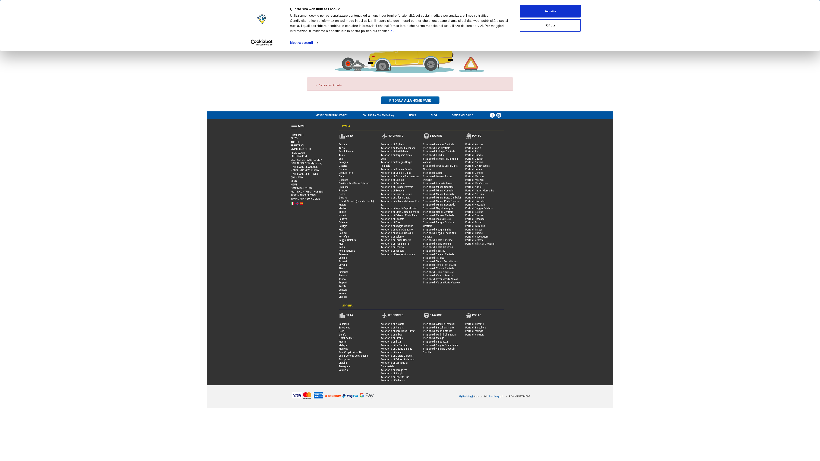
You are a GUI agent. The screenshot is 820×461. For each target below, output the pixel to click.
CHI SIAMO (297, 177)
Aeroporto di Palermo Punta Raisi (399, 215)
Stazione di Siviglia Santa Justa (440, 345)
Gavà (341, 331)
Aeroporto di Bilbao (392, 334)
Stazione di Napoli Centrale (438, 211)
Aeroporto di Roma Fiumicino (397, 233)
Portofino (344, 236)
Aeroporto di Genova (392, 190)
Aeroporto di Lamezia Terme (396, 194)
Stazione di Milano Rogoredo (439, 204)
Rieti (341, 243)
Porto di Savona (474, 215)
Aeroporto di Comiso (392, 179)
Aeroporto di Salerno (392, 236)
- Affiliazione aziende (304, 166)
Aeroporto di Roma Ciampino (397, 229)
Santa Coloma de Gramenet (354, 355)
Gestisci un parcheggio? (332, 115)
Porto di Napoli (473, 186)
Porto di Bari (472, 151)
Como (342, 176)
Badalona (344, 323)
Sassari (343, 261)
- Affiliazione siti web (304, 173)
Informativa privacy (303, 195)
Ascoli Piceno (346, 151)
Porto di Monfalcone (476, 183)
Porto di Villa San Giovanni (480, 243)
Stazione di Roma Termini (437, 243)
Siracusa (343, 272)
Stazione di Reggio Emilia (437, 229)
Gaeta (342, 194)
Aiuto (294, 138)
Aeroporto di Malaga (392, 352)
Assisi (342, 155)
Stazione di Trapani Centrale (438, 268)
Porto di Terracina (475, 226)
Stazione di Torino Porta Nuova (440, 261)
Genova (343, 197)
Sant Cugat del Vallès (350, 352)
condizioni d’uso (462, 115)
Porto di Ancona (474, 144)
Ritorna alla (410, 100)
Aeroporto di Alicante (392, 323)
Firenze (343, 190)
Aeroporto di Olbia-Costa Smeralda (400, 211)
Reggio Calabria (347, 240)
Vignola (343, 296)
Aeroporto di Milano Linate (395, 197)
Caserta (343, 165)
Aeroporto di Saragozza (394, 370)
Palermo (343, 222)
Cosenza (343, 179)
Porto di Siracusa (475, 218)
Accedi (295, 142)
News (412, 115)
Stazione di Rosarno (434, 250)
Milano (342, 211)
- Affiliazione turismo (305, 170)
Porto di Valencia (474, 334)
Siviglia (343, 362)
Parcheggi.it (496, 396)
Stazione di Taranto (433, 257)
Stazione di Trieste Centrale (438, 272)
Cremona (343, 186)
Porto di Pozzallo (475, 201)
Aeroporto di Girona (392, 338)
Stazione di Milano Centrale (438, 190)
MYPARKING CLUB (301, 149)
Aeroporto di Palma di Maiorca (397, 359)
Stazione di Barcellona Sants (438, 327)
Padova (343, 218)
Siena (342, 268)
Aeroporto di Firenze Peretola (397, 186)
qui (393, 31)
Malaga (343, 345)
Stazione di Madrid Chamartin (439, 334)
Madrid (343, 341)
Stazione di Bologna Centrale (439, 151)
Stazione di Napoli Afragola (438, 208)
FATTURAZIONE (299, 156)
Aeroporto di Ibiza (391, 341)
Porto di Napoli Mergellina (479, 190)
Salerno (343, 257)
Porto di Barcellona (475, 327)
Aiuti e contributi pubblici (307, 191)
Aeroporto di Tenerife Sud (395, 377)
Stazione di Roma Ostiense (437, 240)
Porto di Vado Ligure (476, 236)
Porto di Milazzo (474, 179)
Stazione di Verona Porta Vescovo (442, 282)
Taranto (343, 275)
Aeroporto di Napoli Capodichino (399, 208)
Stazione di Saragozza (435, 341)
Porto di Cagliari (474, 158)
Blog (434, 115)
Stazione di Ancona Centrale (438, 144)
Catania (343, 169)
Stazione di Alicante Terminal (439, 323)
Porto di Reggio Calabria (479, 208)
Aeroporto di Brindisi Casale (396, 169)
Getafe (342, 334)
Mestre (342, 208)
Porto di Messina (474, 176)
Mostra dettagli (301, 42)
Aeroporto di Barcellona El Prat (398, 331)
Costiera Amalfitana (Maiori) (354, 183)
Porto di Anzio (473, 148)
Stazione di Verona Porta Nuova (440, 279)
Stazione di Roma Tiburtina (438, 247)
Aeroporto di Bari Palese (394, 151)
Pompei (343, 233)
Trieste (342, 286)
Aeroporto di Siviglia (392, 373)
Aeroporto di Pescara (392, 218)
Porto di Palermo (474, 197)
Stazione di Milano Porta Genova (441, 201)
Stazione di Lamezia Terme (437, 183)
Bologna (343, 162)
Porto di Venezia (474, 240)
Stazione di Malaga (433, 338)
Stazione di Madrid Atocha (437, 331)
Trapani (343, 282)
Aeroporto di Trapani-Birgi (395, 243)
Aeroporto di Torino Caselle (396, 240)
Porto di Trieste (474, 233)
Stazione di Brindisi (433, 155)
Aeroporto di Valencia (393, 380)
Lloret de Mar (346, 338)
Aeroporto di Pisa (390, 222)
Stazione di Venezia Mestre (438, 275)
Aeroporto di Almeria (392, 327)
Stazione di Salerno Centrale (438, 254)
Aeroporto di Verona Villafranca (398, 254)
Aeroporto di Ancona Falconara (398, 148)
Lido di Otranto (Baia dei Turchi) (356, 201)
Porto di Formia (473, 169)
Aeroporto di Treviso (392, 247)
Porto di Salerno (474, 211)
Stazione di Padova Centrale (438, 215)
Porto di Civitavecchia (477, 165)
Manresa (343, 348)
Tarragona (344, 366)
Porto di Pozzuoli (475, 204)
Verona (342, 293)
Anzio (342, 148)
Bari (341, 158)
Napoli (342, 215)
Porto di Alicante (474, 323)
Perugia (343, 226)
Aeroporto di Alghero (392, 144)
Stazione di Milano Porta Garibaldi (442, 197)
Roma (342, 247)
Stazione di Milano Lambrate (438, 194)
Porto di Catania (474, 162)
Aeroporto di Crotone (392, 183)
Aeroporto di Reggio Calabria (397, 226)
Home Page (297, 135)
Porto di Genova (474, 172)
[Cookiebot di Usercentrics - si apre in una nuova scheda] (261, 42)
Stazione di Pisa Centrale (437, 218)
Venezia (343, 289)
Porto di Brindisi (474, 155)
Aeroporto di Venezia (392, 250)
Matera (342, 204)
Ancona (343, 144)
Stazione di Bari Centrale (436, 148)
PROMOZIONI (298, 152)
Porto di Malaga (474, 331)
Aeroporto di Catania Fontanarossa (400, 176)
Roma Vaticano (347, 250)
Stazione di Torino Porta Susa (439, 264)
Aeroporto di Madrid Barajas (396, 348)
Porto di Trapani (474, 229)
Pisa (341, 229)
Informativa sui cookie (305, 198)
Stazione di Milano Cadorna (438, 186)
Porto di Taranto (474, 222)
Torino (342, 279)
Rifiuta (550, 25)
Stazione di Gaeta (432, 172)
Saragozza (344, 359)
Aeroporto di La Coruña (394, 345)
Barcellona (344, 327)
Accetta (550, 11)
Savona (343, 264)
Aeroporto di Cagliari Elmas (396, 172)
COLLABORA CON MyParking (378, 115)
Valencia (343, 370)
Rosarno (343, 254)
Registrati (297, 145)
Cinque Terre (346, 172)
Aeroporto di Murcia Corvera (397, 355)
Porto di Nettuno (474, 194)
